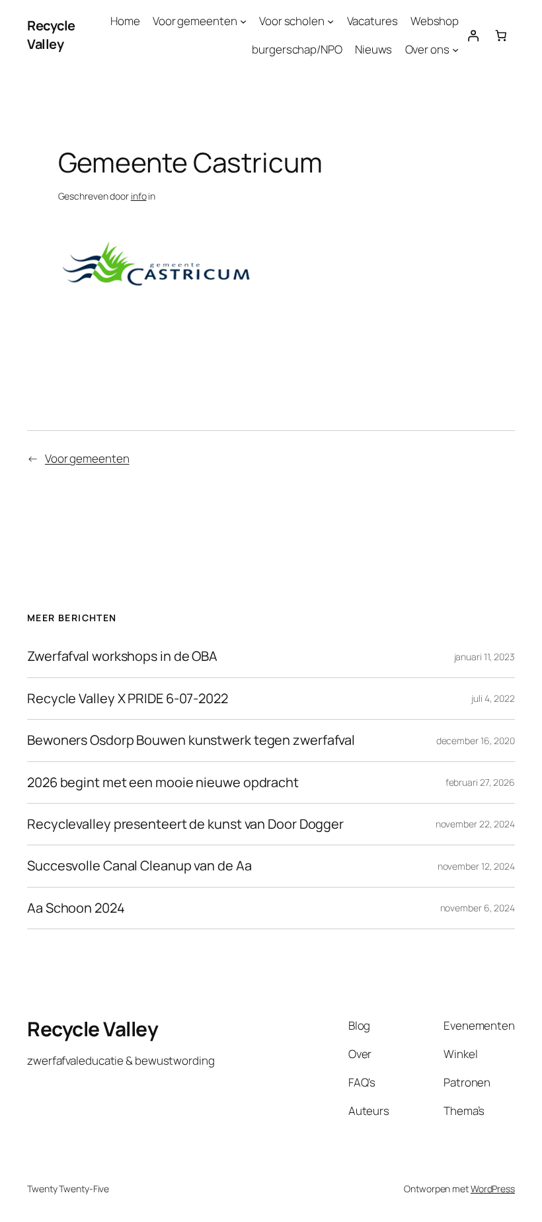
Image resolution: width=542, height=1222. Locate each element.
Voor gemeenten (87, 458)
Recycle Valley (51, 35)
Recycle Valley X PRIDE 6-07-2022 (127, 698)
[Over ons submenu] (455, 49)
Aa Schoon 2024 (76, 908)
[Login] (472, 35)
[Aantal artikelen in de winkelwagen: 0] (501, 35)
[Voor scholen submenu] (330, 21)
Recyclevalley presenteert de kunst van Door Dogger (185, 824)
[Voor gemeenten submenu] (243, 21)
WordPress (493, 1188)
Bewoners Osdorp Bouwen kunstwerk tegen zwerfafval (191, 740)
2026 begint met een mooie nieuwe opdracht (163, 782)
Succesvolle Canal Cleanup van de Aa (139, 866)
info (139, 196)
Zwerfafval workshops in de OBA (122, 656)
